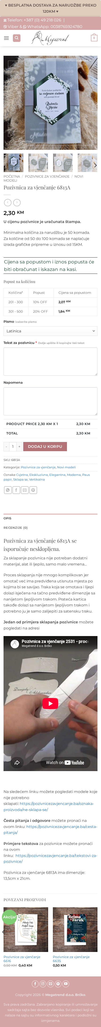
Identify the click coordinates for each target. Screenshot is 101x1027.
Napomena (13, 382)
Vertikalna (37, 479)
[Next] (95, 165)
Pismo (20, 321)
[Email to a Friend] (25, 490)
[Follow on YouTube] (65, 983)
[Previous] (4, 941)
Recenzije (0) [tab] (16, 527)
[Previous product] (16, 202)
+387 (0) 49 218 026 (42, 19)
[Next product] (7, 202)
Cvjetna (22, 475)
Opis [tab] (7, 518)
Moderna (74, 475)
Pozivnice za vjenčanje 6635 (71, 959)
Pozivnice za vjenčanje (47, 176)
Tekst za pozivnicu (44, 343)
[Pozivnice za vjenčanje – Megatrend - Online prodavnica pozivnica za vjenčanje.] (50, 38)
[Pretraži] (16, 38)
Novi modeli (66, 467)
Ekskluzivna (38, 475)
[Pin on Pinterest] (33, 490)
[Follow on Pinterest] (58, 983)
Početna (12, 176)
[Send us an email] (50, 983)
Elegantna (57, 475)
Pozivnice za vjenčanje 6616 (22, 959)
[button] (6, 38)
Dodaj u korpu (45, 446)
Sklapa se (20, 479)
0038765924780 (66, 26)
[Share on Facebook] (16, 490)
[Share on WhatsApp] (8, 490)
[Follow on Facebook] (35, 983)
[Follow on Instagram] (43, 983)
